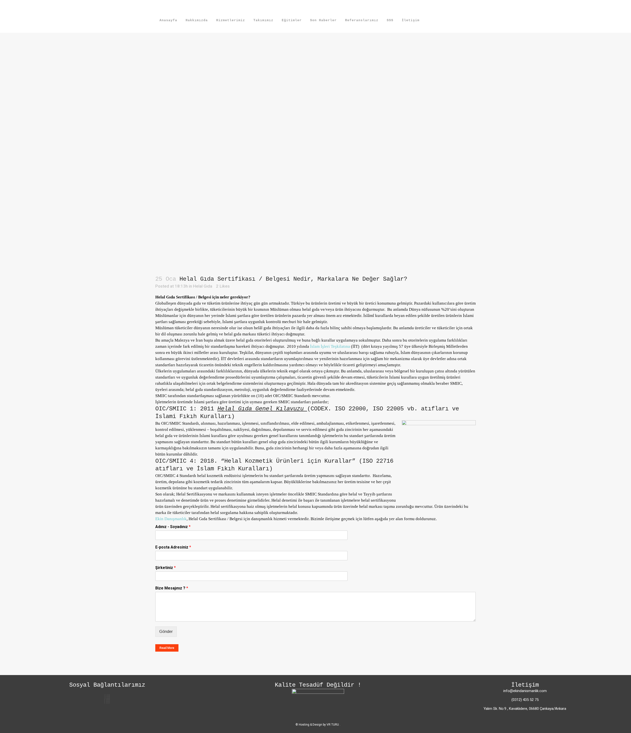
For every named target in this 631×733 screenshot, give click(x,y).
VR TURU (333, 724)
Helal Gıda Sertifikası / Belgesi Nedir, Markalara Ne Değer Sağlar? (293, 279)
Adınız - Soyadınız (173, 526)
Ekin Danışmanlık (171, 518)
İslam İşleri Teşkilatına (330, 346)
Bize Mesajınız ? (171, 588)
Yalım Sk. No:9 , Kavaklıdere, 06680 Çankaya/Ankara (525, 708)
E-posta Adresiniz (173, 547)
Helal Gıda (202, 286)
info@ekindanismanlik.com (525, 691)
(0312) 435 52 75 (525, 699)
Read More (166, 648)
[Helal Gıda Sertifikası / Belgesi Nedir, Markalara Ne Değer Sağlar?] (315, 135)
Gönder (166, 631)
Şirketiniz (165, 567)
